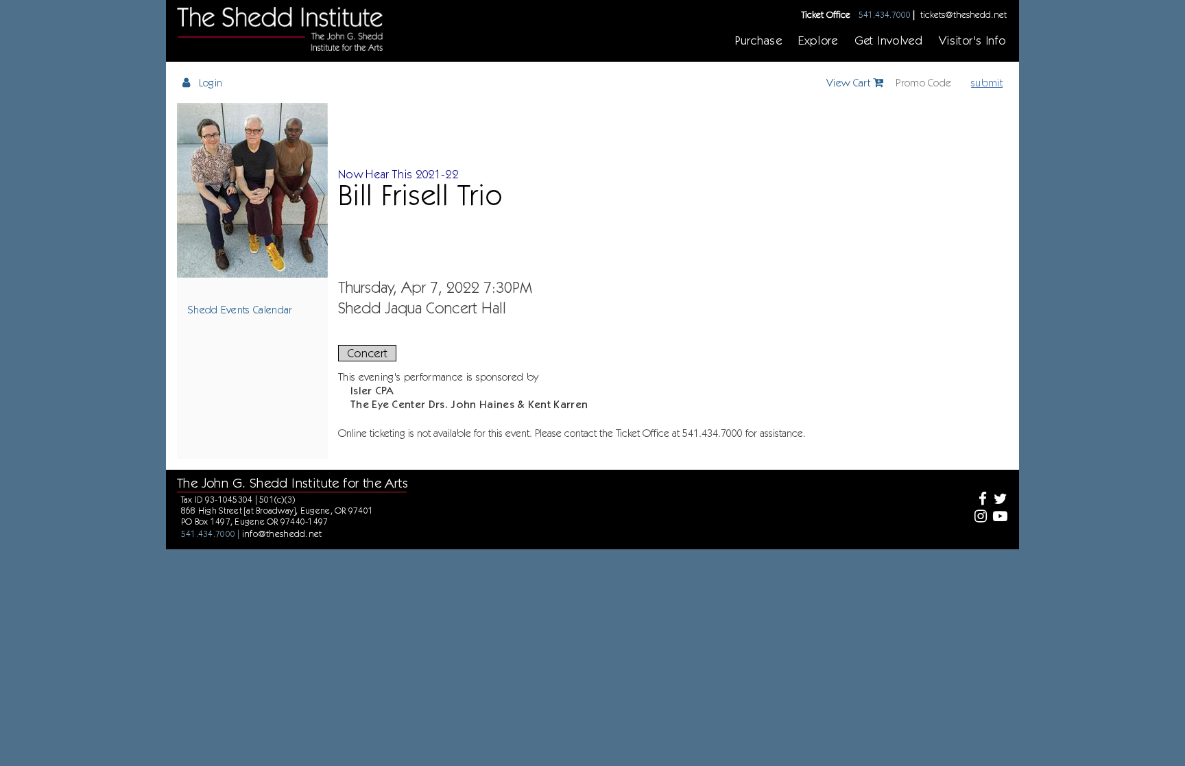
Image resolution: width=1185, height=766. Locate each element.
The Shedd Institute (280, 29)
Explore (818, 40)
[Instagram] (978, 517)
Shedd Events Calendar (240, 309)
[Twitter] (998, 500)
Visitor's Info (972, 40)
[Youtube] (998, 517)
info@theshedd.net (282, 533)
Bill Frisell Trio (420, 194)
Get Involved (888, 40)
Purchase (758, 40)
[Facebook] (978, 500)
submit (987, 82)
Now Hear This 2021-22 (398, 173)
